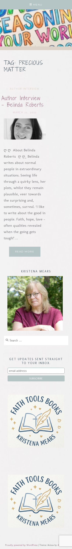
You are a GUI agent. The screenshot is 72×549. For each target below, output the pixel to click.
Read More (27, 253)
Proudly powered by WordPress (21, 545)
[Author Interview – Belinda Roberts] (25, 138)
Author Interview (25, 88)
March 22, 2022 (25, 112)
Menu (37, 4)
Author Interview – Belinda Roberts (22, 101)
